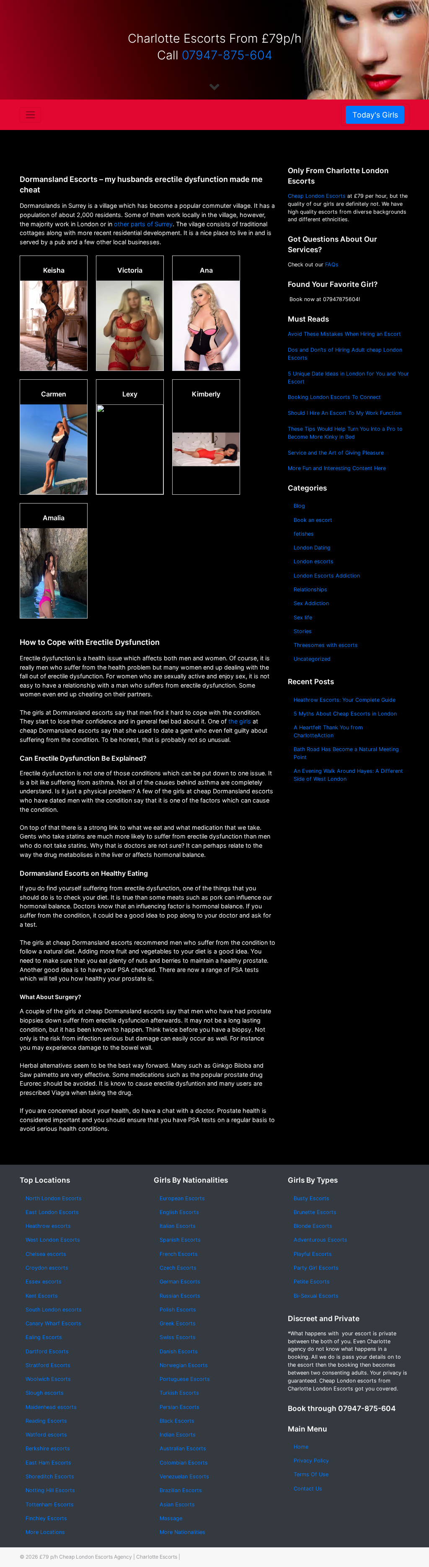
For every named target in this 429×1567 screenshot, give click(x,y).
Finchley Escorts (46, 1518)
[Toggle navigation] (30, 114)
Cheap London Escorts (317, 196)
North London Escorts (54, 1198)
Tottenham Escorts (50, 1504)
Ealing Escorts (44, 1337)
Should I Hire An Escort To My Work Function (344, 413)
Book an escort (313, 520)
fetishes (304, 534)
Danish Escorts (179, 1351)
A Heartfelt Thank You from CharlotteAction (328, 731)
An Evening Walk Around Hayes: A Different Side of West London (348, 775)
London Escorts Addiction (327, 576)
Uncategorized (312, 659)
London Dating (312, 547)
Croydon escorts (47, 1268)
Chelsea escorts (46, 1254)
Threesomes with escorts (326, 645)
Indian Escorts (178, 1435)
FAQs (332, 264)
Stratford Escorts (48, 1365)
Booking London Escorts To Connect (334, 397)
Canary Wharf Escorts (53, 1323)
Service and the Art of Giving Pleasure (336, 453)
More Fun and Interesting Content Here (337, 468)
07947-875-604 (227, 55)
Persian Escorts (179, 1407)
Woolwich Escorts (48, 1379)
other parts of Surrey (142, 224)
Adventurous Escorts (320, 1240)
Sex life (303, 617)
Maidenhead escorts (51, 1407)
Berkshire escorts (48, 1448)
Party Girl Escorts (316, 1268)
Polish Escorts (178, 1309)
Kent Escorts (42, 1296)
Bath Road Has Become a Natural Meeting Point (346, 753)
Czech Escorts (178, 1268)
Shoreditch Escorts (50, 1476)
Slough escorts (45, 1393)
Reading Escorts (46, 1421)
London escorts (313, 561)
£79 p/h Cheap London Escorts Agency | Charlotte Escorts (108, 1557)
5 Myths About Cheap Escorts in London (345, 714)
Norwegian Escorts (184, 1365)
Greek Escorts (178, 1323)
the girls (239, 721)
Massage (171, 1518)
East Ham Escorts (48, 1463)
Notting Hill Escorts (50, 1490)
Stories (303, 631)
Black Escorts (177, 1421)
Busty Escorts (311, 1198)
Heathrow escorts (48, 1226)
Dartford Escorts (47, 1351)
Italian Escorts (178, 1226)
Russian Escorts (180, 1296)
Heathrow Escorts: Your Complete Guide (344, 700)
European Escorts (182, 1198)
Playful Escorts (313, 1254)
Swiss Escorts (178, 1337)
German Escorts (180, 1281)
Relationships (310, 589)
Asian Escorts (177, 1504)
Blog (299, 506)
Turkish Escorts (179, 1393)
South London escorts (54, 1309)
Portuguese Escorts (185, 1379)
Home (301, 1447)
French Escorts (179, 1254)
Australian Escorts (183, 1448)
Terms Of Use (311, 1474)
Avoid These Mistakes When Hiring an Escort (344, 334)
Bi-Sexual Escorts (316, 1296)
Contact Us (308, 1488)
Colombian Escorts (184, 1463)
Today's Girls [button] (375, 114)
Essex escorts (44, 1281)
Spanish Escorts (180, 1240)
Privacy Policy (311, 1460)
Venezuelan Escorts (184, 1476)
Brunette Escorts (315, 1212)
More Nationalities (182, 1532)
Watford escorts (46, 1435)
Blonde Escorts (313, 1226)
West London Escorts (53, 1240)
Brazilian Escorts (181, 1490)
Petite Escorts (312, 1281)
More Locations (45, 1532)
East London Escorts (52, 1212)
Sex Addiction (311, 603)
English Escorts (179, 1212)
